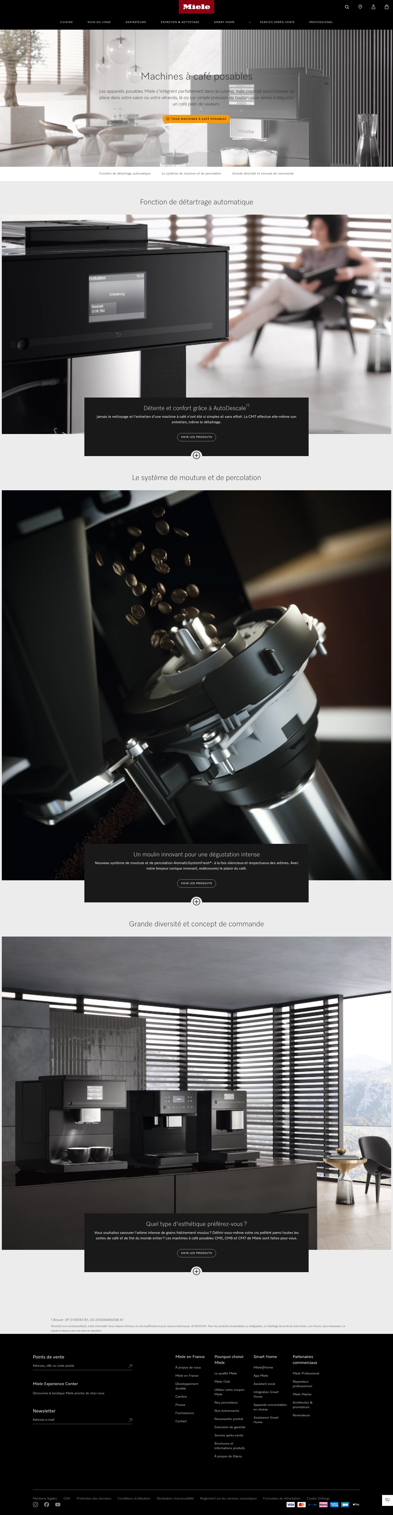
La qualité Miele (225, 1373)
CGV (66, 1498)
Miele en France (187, 1375)
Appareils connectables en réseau (270, 1407)
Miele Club (222, 1381)
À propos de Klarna (228, 1456)
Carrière (181, 1396)
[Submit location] (130, 1366)
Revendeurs (301, 1415)
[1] (247, 405)
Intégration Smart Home (266, 1394)
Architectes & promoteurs (302, 1405)
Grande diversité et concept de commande (263, 173)
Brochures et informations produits (229, 1446)
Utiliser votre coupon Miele (229, 1392)
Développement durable (186, 1386)
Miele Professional (306, 1373)
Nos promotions (226, 1402)
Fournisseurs (184, 1413)
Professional (321, 22)
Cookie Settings (318, 1498)
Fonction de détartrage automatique (125, 173)
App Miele (261, 1375)
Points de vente (48, 1357)
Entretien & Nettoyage (180, 22)
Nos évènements (226, 1410)
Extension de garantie (229, 1427)
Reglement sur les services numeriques (228, 1498)
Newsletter (44, 1411)
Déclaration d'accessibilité (175, 1498)
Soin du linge (99, 22)
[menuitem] (69, 22)
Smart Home (224, 22)
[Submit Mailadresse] (130, 1420)
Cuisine (66, 22)
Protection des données (94, 1498)
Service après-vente (277, 22)
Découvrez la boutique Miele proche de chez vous (68, 1393)
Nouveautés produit (228, 1419)
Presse (180, 1405)
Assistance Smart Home (266, 1420)
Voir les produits (196, 437)
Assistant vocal (264, 1384)
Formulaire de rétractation (281, 1498)
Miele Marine (302, 1394)
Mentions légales (45, 1498)
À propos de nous (188, 1367)
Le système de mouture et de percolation (191, 173)
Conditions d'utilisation (134, 1498)
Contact (181, 1421)
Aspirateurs (136, 22)
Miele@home (263, 1367)
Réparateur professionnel (302, 1384)
